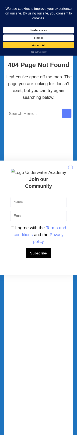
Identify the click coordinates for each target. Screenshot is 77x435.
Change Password (38, 372)
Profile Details (38, 397)
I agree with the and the (40, 234)
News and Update (38, 306)
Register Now (38, 347)
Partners (38, 281)
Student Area (38, 319)
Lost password (38, 385)
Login (38, 359)
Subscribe (38, 253)
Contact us (38, 294)
